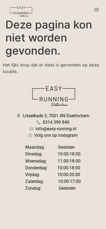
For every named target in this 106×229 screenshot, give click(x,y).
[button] (96, 9)
